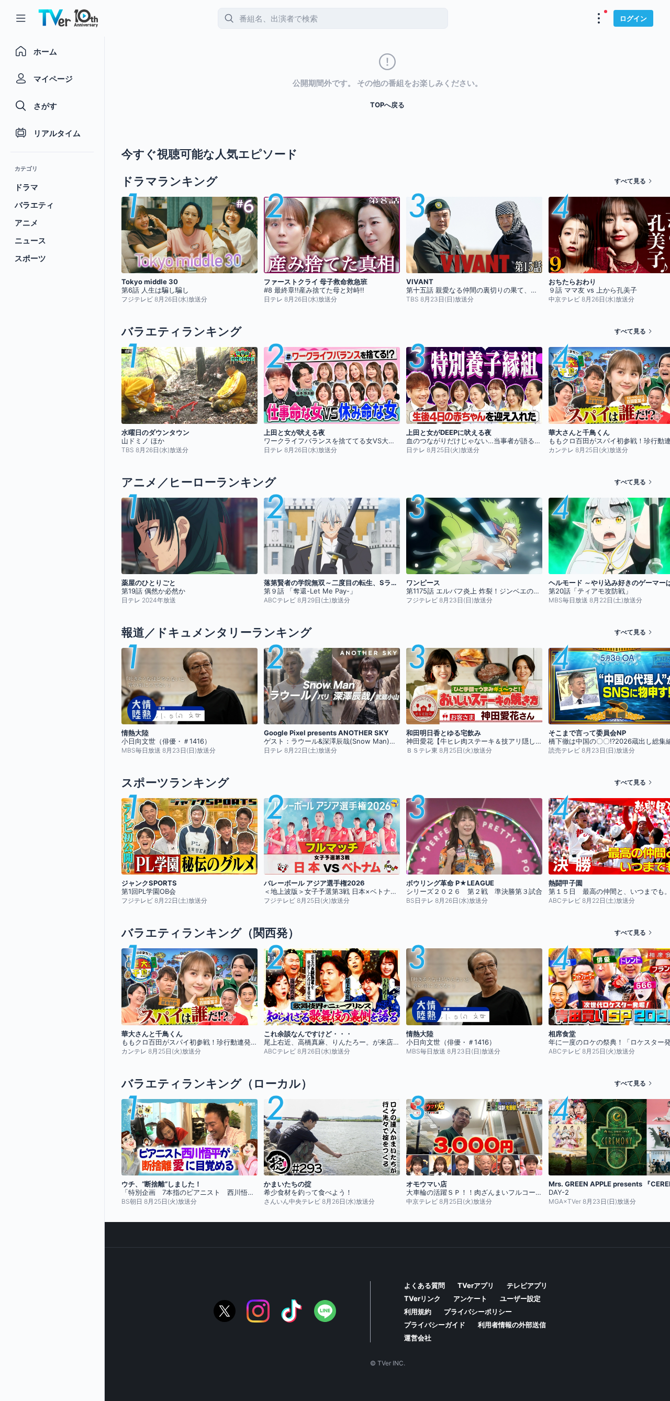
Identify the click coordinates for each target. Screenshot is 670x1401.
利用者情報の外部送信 (512, 1324)
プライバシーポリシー (478, 1311)
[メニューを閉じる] (21, 18)
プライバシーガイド (434, 1324)
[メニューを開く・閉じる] (598, 18)
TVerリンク (422, 1298)
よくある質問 (424, 1285)
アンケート (470, 1298)
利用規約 (417, 1311)
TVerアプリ (475, 1285)
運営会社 (417, 1337)
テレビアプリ (527, 1285)
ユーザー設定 (520, 1298)
